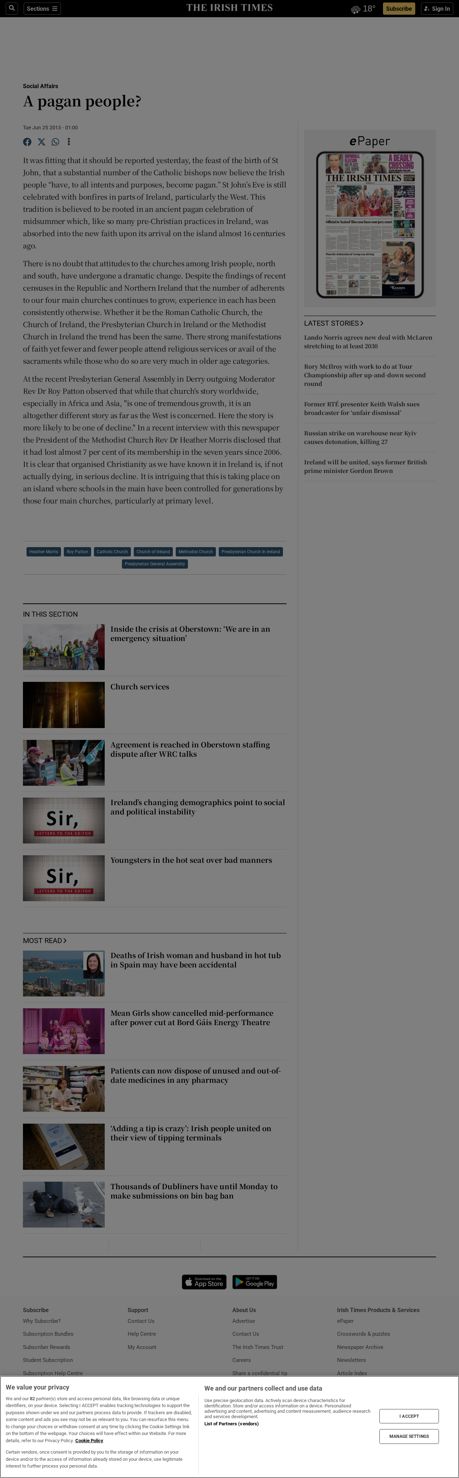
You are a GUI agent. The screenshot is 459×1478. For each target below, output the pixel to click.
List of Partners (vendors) (231, 1423)
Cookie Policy (89, 1440)
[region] (229, 1427)
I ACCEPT (409, 1416)
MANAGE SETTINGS (409, 1436)
